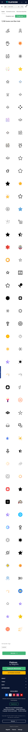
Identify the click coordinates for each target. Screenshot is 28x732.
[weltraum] (8, 222)
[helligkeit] (8, 502)
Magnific (8, 729)
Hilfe (3, 684)
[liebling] (20, 324)
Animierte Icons (10, 11)
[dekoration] (20, 298)
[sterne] (8, 425)
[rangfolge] (20, 145)
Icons (3, 11)
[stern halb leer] (20, 234)
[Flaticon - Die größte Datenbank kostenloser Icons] (12, 2)
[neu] (8, 413)
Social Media (14, 691)
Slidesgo (20, 729)
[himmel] (20, 438)
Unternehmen (6, 688)
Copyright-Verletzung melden (10, 711)
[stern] (20, 43)
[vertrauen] (20, 247)
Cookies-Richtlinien (20, 709)
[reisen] (20, 578)
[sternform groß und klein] (20, 553)
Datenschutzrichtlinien (9, 709)
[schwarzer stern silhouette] (8, 234)
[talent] (8, 451)
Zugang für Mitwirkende (14, 668)
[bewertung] (20, 591)
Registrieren (14, 704)
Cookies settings (22, 711)
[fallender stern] (20, 629)
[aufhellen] (20, 349)
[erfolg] (20, 502)
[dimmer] (8, 311)
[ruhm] (8, 31)
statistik (4, 647)
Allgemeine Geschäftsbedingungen (14, 707)
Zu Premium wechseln (14, 672)
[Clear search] (18, 6)
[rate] (20, 400)
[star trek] (20, 31)
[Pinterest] (14, 695)
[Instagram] (17, 695)
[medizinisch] (8, 247)
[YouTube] (21, 695)
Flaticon (14, 729)
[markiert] (8, 82)
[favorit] (8, 260)
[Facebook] (6, 695)
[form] (20, 107)
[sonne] (20, 311)
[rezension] (8, 374)
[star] (20, 56)
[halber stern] (8, 362)
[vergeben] (20, 273)
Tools (3, 681)
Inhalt (3, 678)
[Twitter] (10, 695)
